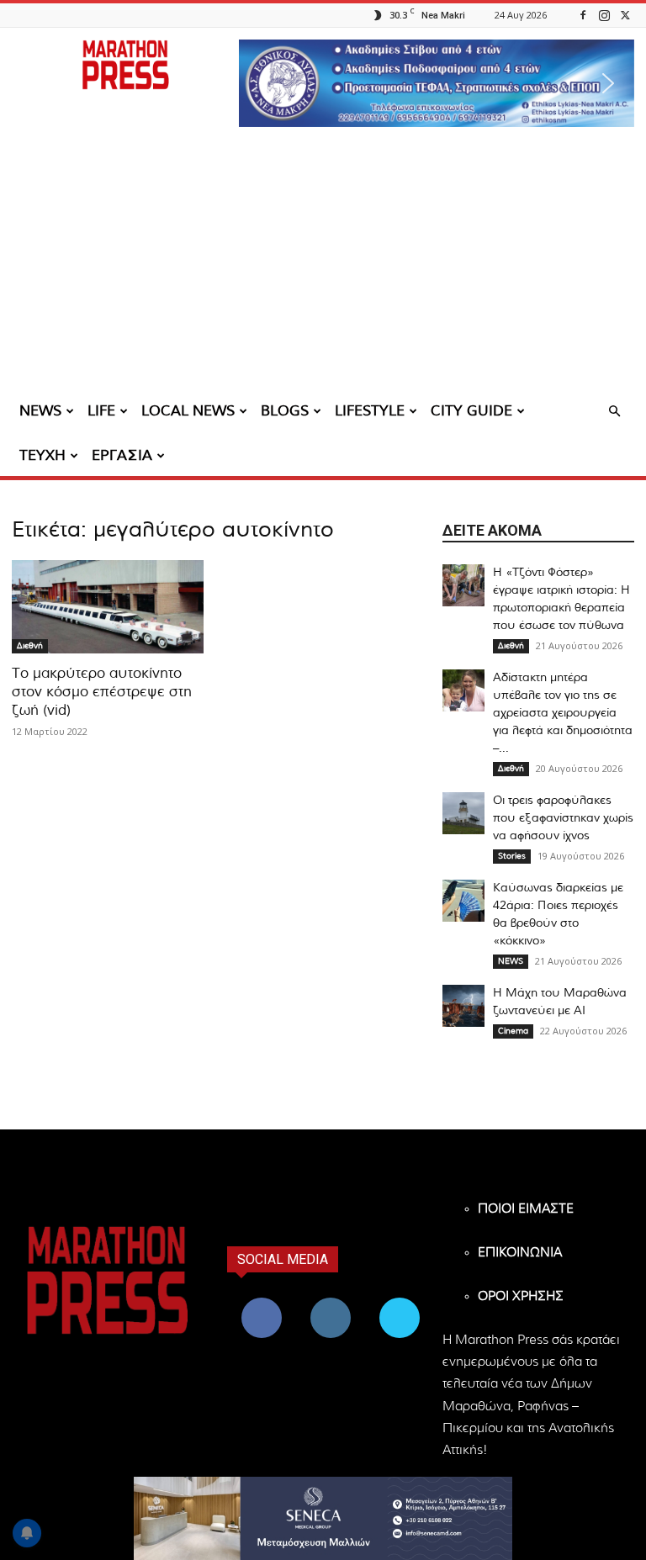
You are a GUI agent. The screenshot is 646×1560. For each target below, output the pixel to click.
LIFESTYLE (370, 411)
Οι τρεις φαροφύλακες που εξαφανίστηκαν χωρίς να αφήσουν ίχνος (563, 818)
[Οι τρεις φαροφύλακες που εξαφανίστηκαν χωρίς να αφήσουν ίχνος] (463, 813)
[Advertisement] (323, 265)
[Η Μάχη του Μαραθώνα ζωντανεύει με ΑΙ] (463, 1006)
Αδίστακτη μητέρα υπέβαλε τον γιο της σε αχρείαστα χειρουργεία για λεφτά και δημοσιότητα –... (563, 713)
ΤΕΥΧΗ (42, 455)
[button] (436, 83)
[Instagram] (604, 14)
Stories (512, 856)
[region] (436, 83)
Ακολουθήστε (332, 1300)
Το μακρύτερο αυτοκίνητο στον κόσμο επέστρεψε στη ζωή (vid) (102, 691)
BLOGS (285, 411)
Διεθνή (30, 646)
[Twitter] (625, 14)
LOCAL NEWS (188, 411)
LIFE (101, 411)
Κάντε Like (262, 1300)
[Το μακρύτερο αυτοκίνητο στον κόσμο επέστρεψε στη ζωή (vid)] (108, 607)
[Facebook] (583, 14)
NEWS (40, 411)
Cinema (513, 1031)
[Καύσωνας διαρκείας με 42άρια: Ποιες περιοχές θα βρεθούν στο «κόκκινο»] (463, 901)
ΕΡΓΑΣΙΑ (122, 455)
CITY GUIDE (471, 411)
